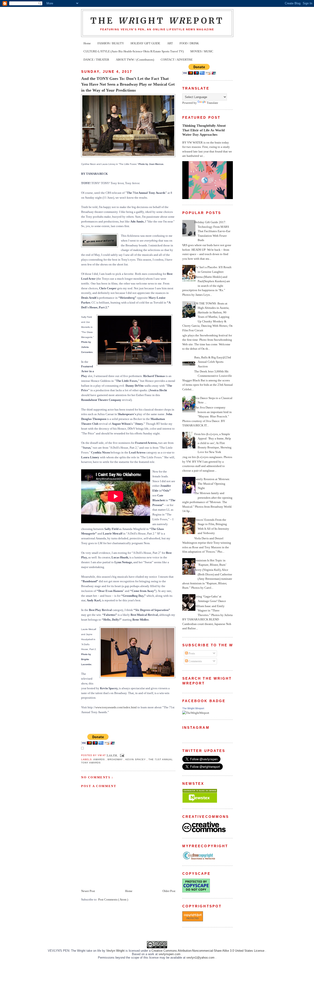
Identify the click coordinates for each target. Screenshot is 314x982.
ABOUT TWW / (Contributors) (135, 59)
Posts (191, 653)
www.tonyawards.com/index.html (116, 707)
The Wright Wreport (193, 708)
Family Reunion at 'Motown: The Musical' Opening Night (212, 483)
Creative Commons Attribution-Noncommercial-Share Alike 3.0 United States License (208, 950)
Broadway (116, 759)
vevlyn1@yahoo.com (200, 957)
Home (87, 43)
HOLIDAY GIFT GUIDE (145, 43)
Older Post (169, 891)
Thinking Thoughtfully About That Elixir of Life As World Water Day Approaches (204, 130)
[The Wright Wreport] (195, 713)
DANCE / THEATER (96, 59)
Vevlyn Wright (116, 950)
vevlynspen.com (170, 954)
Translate (212, 102)
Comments (195, 661)
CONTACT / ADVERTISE (177, 59)
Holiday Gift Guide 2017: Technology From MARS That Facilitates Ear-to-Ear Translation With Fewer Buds (212, 231)
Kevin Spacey (136, 759)
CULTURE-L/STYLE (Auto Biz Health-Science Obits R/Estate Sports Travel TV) (133, 51)
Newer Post (88, 891)
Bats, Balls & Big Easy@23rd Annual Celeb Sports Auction (212, 362)
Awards (99, 759)
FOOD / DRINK (189, 43)
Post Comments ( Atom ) (113, 899)
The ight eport (157, 20)
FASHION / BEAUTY (110, 43)
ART (170, 43)
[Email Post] (121, 755)
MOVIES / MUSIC (201, 51)
